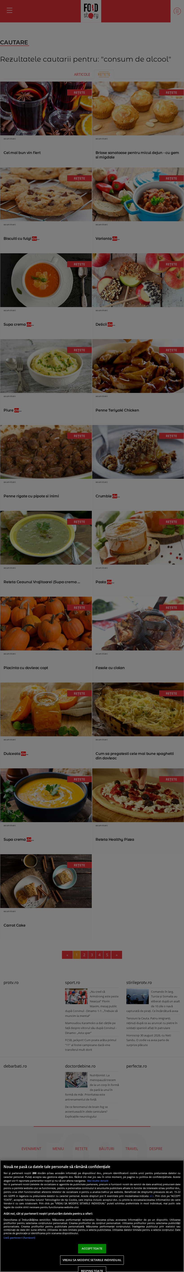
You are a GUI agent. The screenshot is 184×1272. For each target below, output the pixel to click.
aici (151, 1196)
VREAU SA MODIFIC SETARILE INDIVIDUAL (92, 1260)
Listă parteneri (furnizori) (19, 1237)
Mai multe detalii (97, 1180)
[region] (92, 1216)
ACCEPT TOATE (92, 1248)
